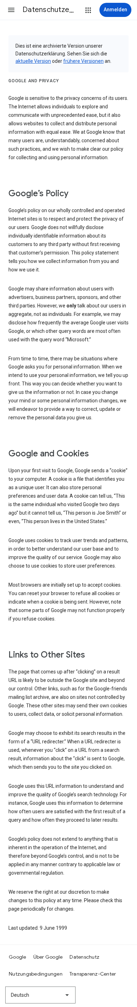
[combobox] (40, 995)
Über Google (48, 957)
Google (17, 957)
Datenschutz (84, 957)
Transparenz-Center (93, 974)
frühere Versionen (83, 61)
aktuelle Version (33, 61)
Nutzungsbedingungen (36, 974)
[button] (11, 9)
